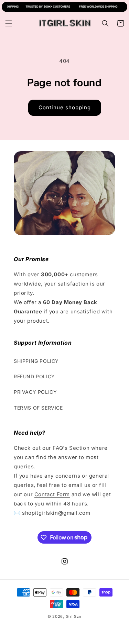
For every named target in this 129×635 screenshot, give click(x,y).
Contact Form (52, 494)
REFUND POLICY (34, 376)
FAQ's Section (70, 448)
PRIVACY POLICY (35, 392)
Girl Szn (74, 616)
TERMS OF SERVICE (38, 408)
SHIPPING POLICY (36, 361)
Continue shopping (65, 107)
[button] (8, 23)
